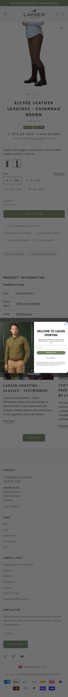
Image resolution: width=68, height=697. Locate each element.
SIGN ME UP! (51, 352)
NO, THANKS (51, 358)
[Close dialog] (66, 324)
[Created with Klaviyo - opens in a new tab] (34, 374)
